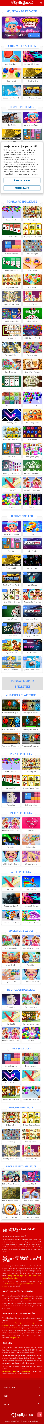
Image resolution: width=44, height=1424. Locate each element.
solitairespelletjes (29, 1323)
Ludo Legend (19, 1284)
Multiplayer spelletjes (21, 989)
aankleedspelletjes (12, 1328)
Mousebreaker (26, 1371)
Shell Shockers (29, 1284)
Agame (39, 1369)
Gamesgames (6, 1371)
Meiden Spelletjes (21, 812)
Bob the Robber (13, 1278)
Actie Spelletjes (21, 871)
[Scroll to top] (39, 1414)
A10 (14, 1371)
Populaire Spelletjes (22, 201)
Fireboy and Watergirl (15, 1275)
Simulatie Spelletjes (21, 930)
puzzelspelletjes (17, 1323)
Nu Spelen (34, 35)
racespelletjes (14, 1337)
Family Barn (27, 1298)
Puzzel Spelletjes (21, 754)
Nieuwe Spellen (22, 516)
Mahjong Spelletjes (21, 1107)
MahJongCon (9, 1284)
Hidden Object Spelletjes (21, 1166)
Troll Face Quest (30, 1275)
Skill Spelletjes (21, 1048)
